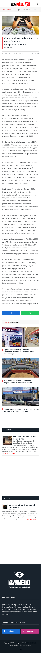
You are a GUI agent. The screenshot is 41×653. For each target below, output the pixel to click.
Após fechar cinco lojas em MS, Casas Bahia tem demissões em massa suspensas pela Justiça (21, 351)
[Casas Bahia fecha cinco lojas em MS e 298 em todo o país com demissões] (20, 396)
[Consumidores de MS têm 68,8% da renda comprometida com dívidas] (20, 25)
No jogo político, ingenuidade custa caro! (22, 506)
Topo (21, 650)
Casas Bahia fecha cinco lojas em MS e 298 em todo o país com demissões (21, 410)
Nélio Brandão (10, 53)
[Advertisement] (21, 476)
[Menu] (3, 4)
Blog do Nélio (20, 643)
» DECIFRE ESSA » (9, 453)
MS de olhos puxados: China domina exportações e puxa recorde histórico (19, 381)
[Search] (37, 4)
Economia (35, 53)
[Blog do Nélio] (20, 4)
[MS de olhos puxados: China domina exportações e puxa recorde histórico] (20, 368)
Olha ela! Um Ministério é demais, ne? (25, 437)
